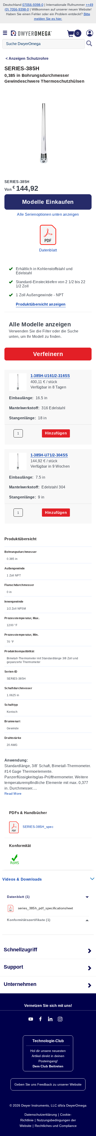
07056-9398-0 (32, 5)
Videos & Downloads (22, 879)
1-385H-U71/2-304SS (49, 455)
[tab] (48, 821)
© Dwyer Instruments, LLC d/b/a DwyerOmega (48, 1105)
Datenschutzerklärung (40, 1114)
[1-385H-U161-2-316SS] (18, 382)
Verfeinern (48, 354)
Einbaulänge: (21, 398)
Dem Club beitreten (48, 1066)
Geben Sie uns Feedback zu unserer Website (48, 1084)
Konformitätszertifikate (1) (28, 920)
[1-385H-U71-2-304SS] (18, 461)
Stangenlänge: (22, 418)
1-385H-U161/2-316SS (50, 376)
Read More (13, 793)
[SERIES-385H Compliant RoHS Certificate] (15, 859)
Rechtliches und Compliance (56, 1126)
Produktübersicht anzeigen (41, 304)
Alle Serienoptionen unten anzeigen (48, 214)
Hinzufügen (56, 433)
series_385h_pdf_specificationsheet (45, 908)
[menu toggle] (5, 33)
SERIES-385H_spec (37, 826)
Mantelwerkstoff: (24, 408)
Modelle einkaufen (48, 202)
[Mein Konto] (89, 33)
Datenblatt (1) (18, 897)
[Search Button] (89, 44)
